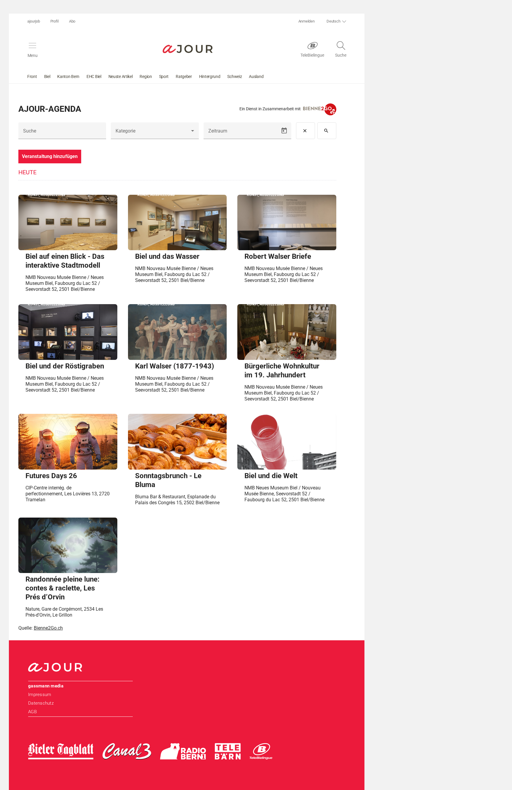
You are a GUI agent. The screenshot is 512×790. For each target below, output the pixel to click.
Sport (164, 76)
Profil (54, 21)
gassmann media (45, 686)
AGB (32, 711)
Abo (72, 21)
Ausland (256, 76)
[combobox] (155, 133)
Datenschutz (41, 703)
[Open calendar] (284, 131)
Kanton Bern (68, 76)
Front (32, 76)
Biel (47, 76)
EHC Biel (94, 76)
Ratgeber (184, 76)
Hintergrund (209, 76)
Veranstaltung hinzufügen (50, 156)
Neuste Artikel (120, 76)
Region (146, 76)
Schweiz (234, 76)
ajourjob (33, 21)
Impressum (39, 694)
